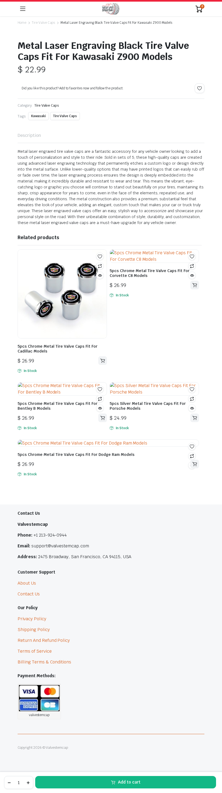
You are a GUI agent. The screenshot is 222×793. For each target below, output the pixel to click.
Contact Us (29, 594)
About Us (27, 583)
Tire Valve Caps (43, 23)
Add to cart (129, 782)
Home (22, 23)
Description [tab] (29, 135)
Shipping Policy (34, 629)
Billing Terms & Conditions (44, 662)
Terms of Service (35, 651)
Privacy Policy (32, 619)
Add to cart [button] (102, 360)
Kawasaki (38, 116)
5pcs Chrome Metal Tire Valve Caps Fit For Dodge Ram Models (76, 454)
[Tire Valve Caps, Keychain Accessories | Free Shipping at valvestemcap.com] (110, 9)
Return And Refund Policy (44, 640)
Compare (100, 266)
